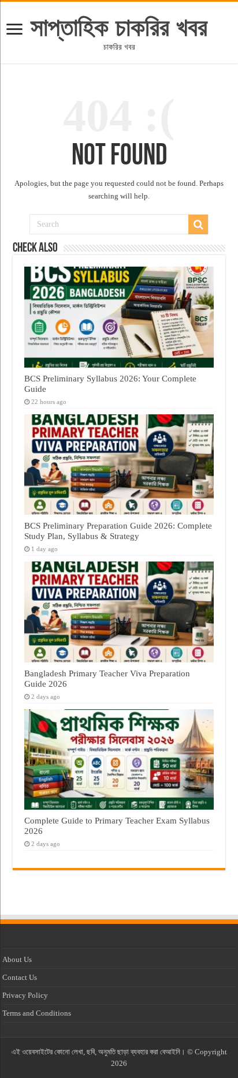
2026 (119, 1063)
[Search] (198, 224)
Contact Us (19, 977)
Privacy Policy (25, 995)
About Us (17, 959)
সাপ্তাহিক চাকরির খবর (119, 27)
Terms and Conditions (36, 1013)
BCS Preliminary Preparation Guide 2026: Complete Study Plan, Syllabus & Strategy (118, 531)
